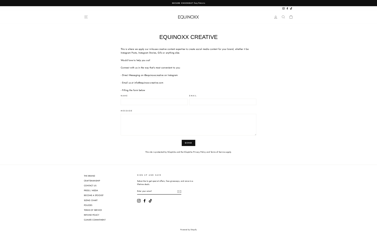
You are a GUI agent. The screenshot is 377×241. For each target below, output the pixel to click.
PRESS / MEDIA (91, 190)
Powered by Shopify (188, 229)
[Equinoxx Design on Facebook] (144, 201)
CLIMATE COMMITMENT (95, 219)
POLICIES (88, 205)
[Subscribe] (179, 191)
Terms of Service (218, 151)
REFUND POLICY (91, 214)
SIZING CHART (91, 200)
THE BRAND (89, 175)
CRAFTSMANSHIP (92, 180)
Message (127, 110)
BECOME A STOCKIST (94, 195)
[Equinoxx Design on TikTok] (150, 201)
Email (193, 95)
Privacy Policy (199, 151)
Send (188, 142)
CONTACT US (90, 185)
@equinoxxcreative (154, 75)
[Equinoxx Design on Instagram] (139, 201)
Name (124, 95)
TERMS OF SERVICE (93, 210)
